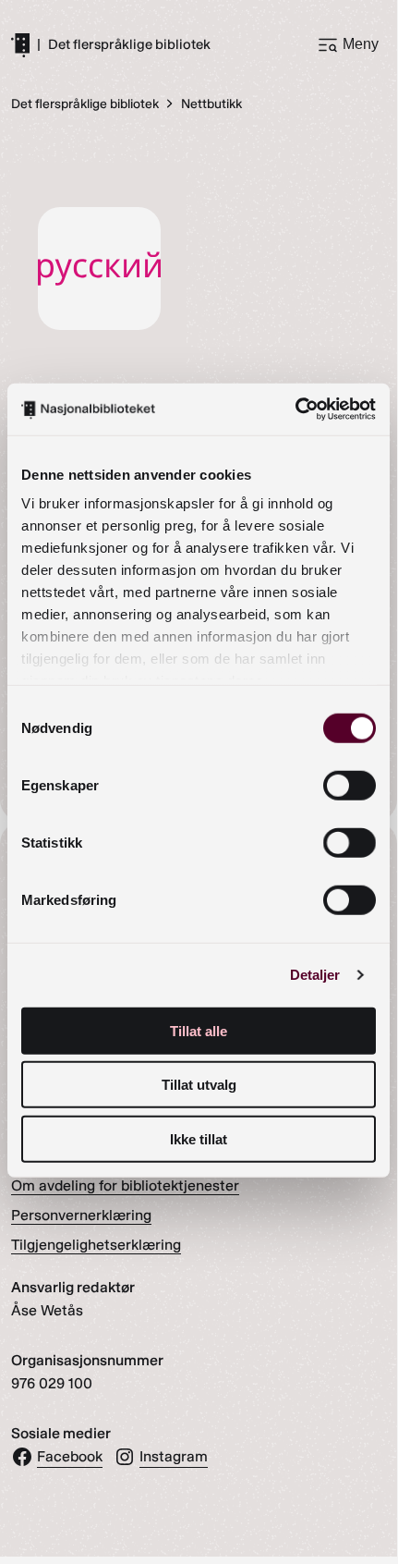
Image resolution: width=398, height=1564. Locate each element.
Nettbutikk (211, 104)
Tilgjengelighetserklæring (96, 1244)
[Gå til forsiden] (20, 44)
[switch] (349, 785)
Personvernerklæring (81, 1215)
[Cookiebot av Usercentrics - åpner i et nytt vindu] (295, 409)
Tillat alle (198, 1030)
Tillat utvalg (199, 1085)
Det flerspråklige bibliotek (129, 45)
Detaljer (315, 975)
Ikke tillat (198, 1138)
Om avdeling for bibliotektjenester (125, 1185)
